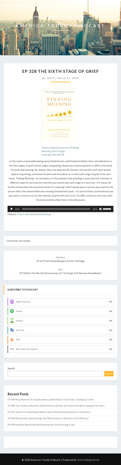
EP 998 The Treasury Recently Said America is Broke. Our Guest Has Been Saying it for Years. (56, 405)
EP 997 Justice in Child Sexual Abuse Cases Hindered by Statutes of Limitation (49, 412)
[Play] (11, 209)
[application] (60, 209)
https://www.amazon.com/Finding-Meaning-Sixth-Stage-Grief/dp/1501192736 (61, 151)
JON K (50, 77)
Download (45, 214)
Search (11, 368)
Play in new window (27, 214)
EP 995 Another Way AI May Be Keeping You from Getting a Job (41, 424)
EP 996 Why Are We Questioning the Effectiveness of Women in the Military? (48, 418)
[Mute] (100, 209)
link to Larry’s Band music (103, 16)
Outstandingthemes (88, 459)
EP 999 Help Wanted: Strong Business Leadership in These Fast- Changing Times (51, 399)
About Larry (51, 16)
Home (37, 16)
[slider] (107, 208)
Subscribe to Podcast (73, 16)
